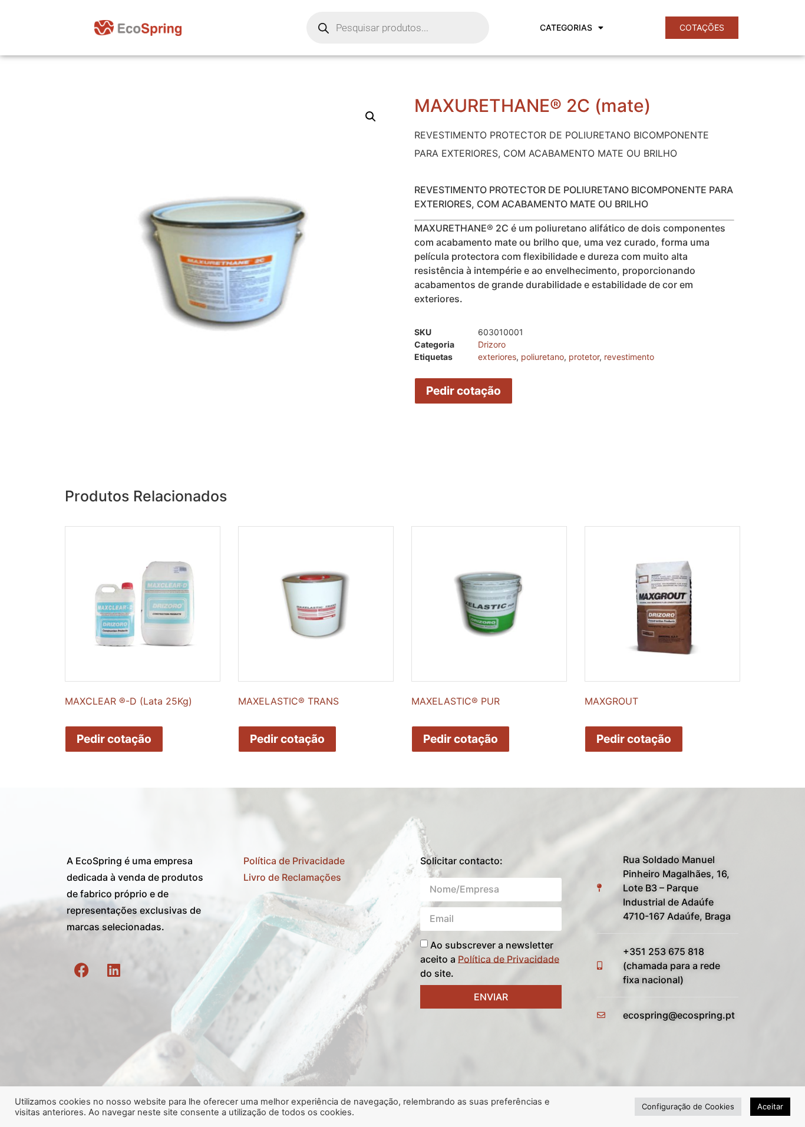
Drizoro (492, 344)
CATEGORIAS (566, 27)
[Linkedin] (113, 970)
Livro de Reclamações (292, 877)
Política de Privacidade (294, 861)
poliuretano (542, 357)
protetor (584, 357)
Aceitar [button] (770, 1106)
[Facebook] (81, 970)
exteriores (497, 357)
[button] (370, 116)
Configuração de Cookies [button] (688, 1106)
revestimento (629, 357)
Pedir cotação (463, 391)
